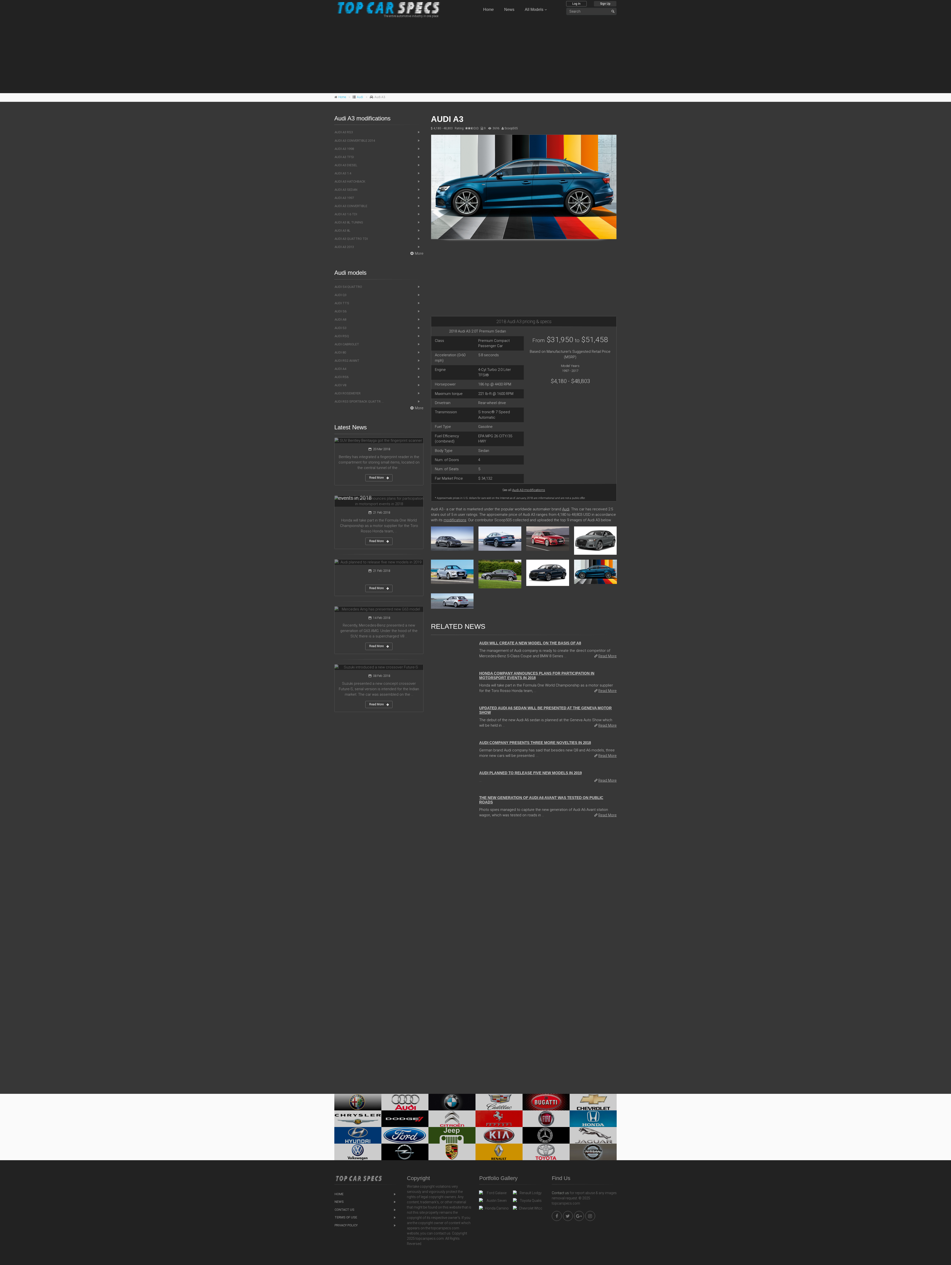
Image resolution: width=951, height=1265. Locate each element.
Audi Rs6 (341, 377)
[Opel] (404, 1152)
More (419, 253)
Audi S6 (340, 311)
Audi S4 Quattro (348, 287)
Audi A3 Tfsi (344, 157)
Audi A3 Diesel (346, 165)
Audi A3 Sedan (346, 190)
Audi (360, 97)
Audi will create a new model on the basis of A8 (530, 643)
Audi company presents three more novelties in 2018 (535, 743)
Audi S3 (340, 328)
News (509, 9)
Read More (607, 656)
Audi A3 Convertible (351, 206)
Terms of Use (346, 1217)
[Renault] (499, 1152)
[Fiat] (546, 1118)
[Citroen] (452, 1118)
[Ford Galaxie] (494, 1194)
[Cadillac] (499, 1102)
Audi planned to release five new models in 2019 (530, 773)
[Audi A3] (523, 187)
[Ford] (404, 1135)
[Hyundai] (357, 1135)
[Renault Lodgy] (528, 1194)
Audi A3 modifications (528, 490)
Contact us (560, 1193)
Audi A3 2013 (344, 247)
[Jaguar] (593, 1135)
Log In (576, 3)
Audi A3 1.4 (343, 173)
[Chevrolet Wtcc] (528, 1209)
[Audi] (404, 1102)
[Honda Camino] (494, 1209)
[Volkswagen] (357, 1152)
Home (488, 9)
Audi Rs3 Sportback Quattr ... (359, 401)
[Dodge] (404, 1118)
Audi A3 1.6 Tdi (346, 214)
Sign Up (605, 3)
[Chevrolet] (593, 1102)
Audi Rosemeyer (348, 393)
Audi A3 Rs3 (344, 132)
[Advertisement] (475, 54)
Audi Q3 (340, 295)
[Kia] (499, 1135)
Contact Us (344, 1209)
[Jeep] (452, 1135)
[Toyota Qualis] (528, 1202)
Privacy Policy (346, 1225)
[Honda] (593, 1118)
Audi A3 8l (342, 230)
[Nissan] (593, 1152)
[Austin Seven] (494, 1202)
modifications (455, 520)
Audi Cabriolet (347, 344)
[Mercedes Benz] (546, 1135)
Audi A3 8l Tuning (349, 222)
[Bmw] (452, 1102)
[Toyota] (546, 1152)
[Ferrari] (499, 1118)
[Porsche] (452, 1152)
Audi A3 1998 (344, 149)
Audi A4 (340, 369)
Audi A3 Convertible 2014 (355, 140)
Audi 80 (340, 352)
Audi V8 (340, 385)
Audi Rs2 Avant (347, 360)
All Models (534, 9)
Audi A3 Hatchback (350, 181)
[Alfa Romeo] (357, 1102)
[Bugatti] (546, 1102)
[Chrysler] (357, 1118)
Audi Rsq (342, 336)
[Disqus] (524, 890)
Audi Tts (342, 303)
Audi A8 (340, 319)
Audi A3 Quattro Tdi (351, 239)
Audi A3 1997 (344, 198)
